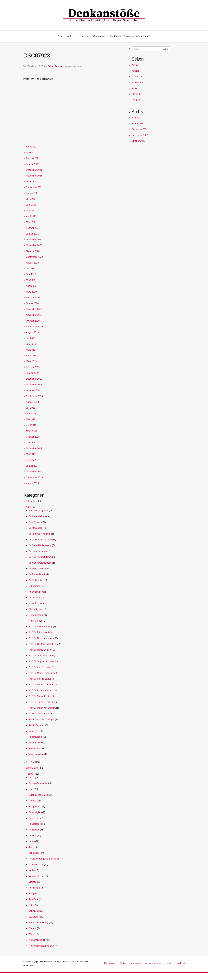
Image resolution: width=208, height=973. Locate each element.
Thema (29, 774)
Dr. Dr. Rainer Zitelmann (40, 539)
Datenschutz (138, 76)
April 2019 (31, 355)
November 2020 (34, 245)
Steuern (32, 928)
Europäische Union (38, 795)
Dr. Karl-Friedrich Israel (40, 557)
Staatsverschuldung (38, 922)
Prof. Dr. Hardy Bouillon (40, 650)
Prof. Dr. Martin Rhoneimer (41, 673)
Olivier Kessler (35, 609)
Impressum (137, 82)
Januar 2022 (32, 164)
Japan (31, 841)
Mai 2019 (30, 350)
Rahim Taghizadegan (39, 713)
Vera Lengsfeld (36, 754)
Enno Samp (34, 586)
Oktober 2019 (33, 321)
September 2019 (34, 326)
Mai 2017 (30, 454)
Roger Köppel (35, 737)
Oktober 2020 (33, 251)
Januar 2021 (32, 234)
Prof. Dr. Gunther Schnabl (41, 644)
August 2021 (32, 193)
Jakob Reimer (55, 66)
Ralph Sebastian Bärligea (41, 719)
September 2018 (34, 396)
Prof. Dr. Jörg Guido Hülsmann (43, 661)
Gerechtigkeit (35, 812)
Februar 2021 (33, 228)
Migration (33, 882)
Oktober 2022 (138, 141)
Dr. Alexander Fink (37, 528)
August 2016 (32, 483)
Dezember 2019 (34, 309)
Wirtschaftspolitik (36, 940)
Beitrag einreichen (153, 963)
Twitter (168, 963)
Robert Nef (33, 731)
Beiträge (30, 762)
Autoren (136, 71)
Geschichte (34, 818)
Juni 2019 (31, 344)
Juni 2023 (136, 117)
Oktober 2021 (33, 181)
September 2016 (34, 477)
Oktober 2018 (33, 390)
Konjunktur (33, 853)
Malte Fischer (35, 603)
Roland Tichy (35, 742)
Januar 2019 (32, 373)
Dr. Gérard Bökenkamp (39, 545)
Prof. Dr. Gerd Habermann (41, 638)
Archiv (135, 65)
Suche (165, 49)
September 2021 (34, 187)
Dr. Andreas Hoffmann (39, 534)
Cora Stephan (35, 522)
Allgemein (31, 501)
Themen (136, 100)
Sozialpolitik (34, 917)
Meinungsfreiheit (36, 876)
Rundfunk (33, 899)
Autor (28, 507)
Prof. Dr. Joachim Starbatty (41, 655)
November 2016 (34, 471)
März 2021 (31, 222)
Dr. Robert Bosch (37, 574)
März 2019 (31, 361)
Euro (30, 789)
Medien (32, 870)
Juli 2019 (30, 338)
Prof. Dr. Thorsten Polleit (40, 702)
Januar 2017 (32, 466)
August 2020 (32, 263)
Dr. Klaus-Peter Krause (40, 563)
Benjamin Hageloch (38, 510)
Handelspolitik (35, 824)
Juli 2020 (30, 268)
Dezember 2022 (140, 129)
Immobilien (33, 830)
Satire (31, 905)
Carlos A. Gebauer (37, 516)
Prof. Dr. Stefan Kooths (39, 696)
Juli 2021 (30, 199)
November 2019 (34, 315)
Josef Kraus (34, 597)
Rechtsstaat (34, 888)
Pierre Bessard (35, 615)
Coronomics (32, 768)
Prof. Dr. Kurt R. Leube (39, 667)
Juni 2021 (31, 205)
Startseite (136, 94)
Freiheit (32, 800)
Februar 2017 (33, 460)
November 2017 (34, 448)
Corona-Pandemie (37, 783)
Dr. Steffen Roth (36, 580)
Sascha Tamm (35, 748)
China (31, 777)
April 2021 (31, 216)
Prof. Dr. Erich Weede (39, 632)
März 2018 (31, 431)
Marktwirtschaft (35, 864)
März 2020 (31, 292)
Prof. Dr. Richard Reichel (40, 684)
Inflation (32, 835)
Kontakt (135, 88)
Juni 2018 (31, 413)
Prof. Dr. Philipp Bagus (39, 679)
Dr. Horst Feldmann (38, 551)
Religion (32, 893)
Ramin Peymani (36, 725)
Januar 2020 (32, 303)
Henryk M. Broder (37, 592)
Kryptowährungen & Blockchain (44, 859)
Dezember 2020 (34, 239)
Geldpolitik (33, 806)
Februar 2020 (33, 297)
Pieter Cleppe (35, 621)
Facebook (180, 963)
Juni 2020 (31, 274)
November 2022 (140, 135)
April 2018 (31, 425)
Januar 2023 (138, 123)
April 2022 (31, 146)
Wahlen (32, 934)
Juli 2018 (30, 408)
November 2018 (34, 384)
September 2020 (34, 257)
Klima (31, 847)
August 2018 (32, 402)
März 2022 (31, 152)
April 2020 (31, 286)
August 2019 (32, 332)
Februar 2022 (33, 158)
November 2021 (34, 176)
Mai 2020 (30, 280)
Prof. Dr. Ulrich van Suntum (42, 708)
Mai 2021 (30, 210)
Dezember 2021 (34, 170)
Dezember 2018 (34, 379)
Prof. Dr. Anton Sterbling (40, 626)
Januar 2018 (32, 442)
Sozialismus (34, 911)
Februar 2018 (33, 437)
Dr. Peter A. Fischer (38, 568)
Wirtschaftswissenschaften (41, 946)
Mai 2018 (30, 419)
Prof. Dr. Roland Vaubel (40, 690)
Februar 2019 (33, 367)
